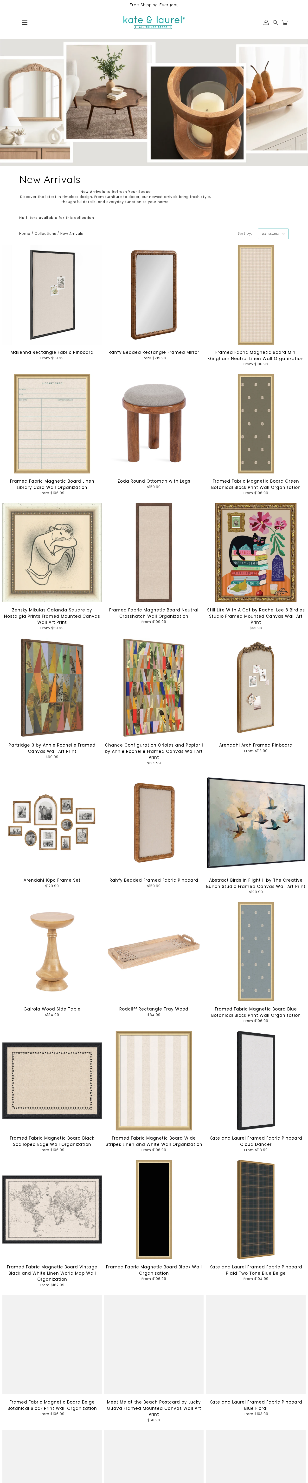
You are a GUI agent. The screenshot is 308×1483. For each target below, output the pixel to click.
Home (24, 233)
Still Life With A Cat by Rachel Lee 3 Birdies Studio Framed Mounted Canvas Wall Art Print (256, 616)
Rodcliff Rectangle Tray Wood (153, 1009)
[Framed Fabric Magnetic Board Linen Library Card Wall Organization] (52, 423)
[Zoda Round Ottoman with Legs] (154, 423)
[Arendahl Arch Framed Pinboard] (256, 687)
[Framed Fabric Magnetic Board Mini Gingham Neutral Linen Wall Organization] (256, 295)
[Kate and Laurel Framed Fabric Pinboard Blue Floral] (256, 1344)
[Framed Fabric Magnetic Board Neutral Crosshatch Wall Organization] (154, 552)
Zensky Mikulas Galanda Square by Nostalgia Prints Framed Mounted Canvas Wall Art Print (52, 616)
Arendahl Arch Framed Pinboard (256, 745)
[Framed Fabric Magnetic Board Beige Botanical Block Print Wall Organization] (52, 1344)
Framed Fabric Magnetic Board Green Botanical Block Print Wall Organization (256, 484)
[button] (275, 23)
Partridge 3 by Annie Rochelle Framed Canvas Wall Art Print (52, 748)
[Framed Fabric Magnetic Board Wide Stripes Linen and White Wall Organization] (154, 1080)
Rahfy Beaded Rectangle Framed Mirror (154, 352)
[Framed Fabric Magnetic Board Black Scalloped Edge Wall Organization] (52, 1080)
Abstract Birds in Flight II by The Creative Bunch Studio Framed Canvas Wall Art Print (256, 883)
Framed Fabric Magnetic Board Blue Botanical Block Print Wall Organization (256, 1012)
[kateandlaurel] (154, 22)
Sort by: (245, 233)
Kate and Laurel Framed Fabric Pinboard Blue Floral (256, 1405)
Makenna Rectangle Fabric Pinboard (52, 352)
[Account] (266, 22)
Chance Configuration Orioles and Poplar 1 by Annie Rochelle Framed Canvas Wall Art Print (154, 751)
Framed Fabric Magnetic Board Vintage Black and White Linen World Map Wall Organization (52, 1273)
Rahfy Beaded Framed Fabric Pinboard (153, 880)
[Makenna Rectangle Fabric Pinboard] (52, 295)
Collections (45, 233)
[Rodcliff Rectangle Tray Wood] (154, 951)
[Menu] (24, 23)
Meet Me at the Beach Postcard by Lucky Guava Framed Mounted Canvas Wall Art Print (154, 1408)
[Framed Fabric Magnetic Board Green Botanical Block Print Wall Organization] (256, 423)
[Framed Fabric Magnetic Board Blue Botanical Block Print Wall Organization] (256, 951)
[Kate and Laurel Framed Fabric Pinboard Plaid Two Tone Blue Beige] (256, 1209)
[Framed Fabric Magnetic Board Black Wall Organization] (154, 1209)
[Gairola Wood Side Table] (52, 951)
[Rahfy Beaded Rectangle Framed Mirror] (154, 295)
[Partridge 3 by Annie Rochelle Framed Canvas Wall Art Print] (52, 687)
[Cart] (285, 22)
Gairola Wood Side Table (52, 1009)
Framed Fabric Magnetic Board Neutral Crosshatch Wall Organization (154, 613)
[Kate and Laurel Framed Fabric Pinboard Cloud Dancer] (256, 1080)
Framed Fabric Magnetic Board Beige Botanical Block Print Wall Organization (52, 1405)
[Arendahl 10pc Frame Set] (52, 823)
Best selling (270, 234)
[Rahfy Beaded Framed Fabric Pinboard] (154, 823)
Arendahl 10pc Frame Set (52, 880)
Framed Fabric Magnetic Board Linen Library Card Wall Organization (52, 484)
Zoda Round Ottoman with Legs (153, 481)
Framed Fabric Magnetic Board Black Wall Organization (154, 1270)
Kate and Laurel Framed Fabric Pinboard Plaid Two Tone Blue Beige (256, 1270)
